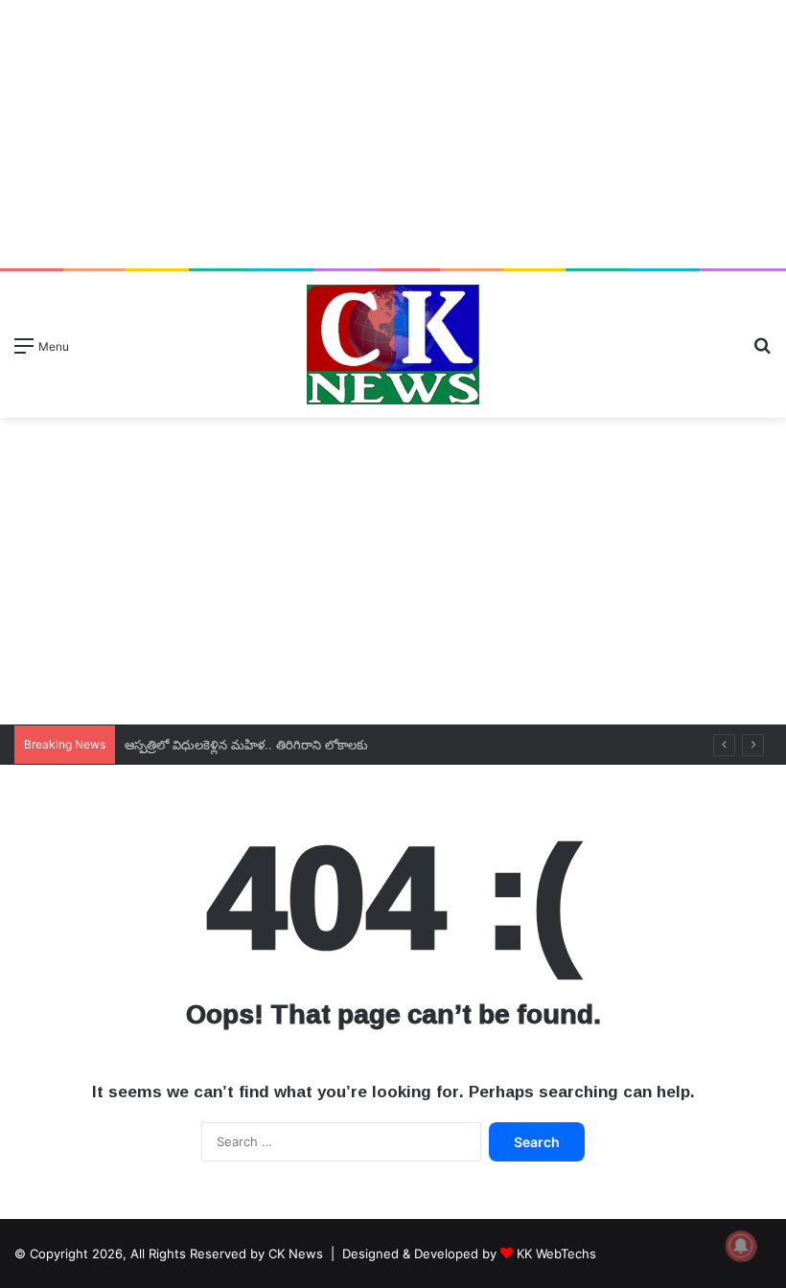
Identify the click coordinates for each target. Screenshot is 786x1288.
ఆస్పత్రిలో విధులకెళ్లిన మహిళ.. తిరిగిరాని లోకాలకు (252, 744)
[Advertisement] (393, 134)
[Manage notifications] (741, 1245)
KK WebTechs (556, 1253)
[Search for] (762, 352)
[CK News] (393, 344)
